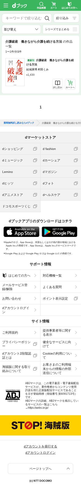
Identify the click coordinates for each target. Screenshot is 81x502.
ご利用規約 (10, 332)
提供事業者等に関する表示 (57, 332)
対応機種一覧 (52, 275)
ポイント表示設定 (55, 298)
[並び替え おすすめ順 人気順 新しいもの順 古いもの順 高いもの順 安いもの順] (21, 29)
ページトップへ (40, 468)
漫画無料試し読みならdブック (19, 123)
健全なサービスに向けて (57, 344)
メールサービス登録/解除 (14, 287)
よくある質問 (52, 287)
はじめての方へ (19, 275)
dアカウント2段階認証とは (16, 355)
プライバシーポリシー (16, 344)
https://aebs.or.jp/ (38, 407)
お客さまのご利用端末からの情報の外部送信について (57, 368)
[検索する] (47, 18)
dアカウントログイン (15, 310)
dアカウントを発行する (40, 446)
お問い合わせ (11, 298)
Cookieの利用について (57, 355)
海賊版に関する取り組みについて (16, 369)
